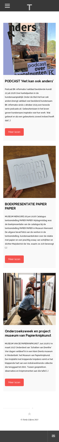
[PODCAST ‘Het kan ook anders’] (29, 49)
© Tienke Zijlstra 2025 (29, 419)
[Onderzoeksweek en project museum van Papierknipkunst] (29, 299)
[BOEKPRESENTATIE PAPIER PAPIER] (29, 172)
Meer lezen (14, 132)
